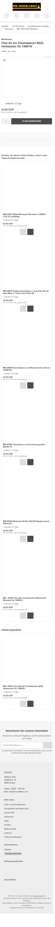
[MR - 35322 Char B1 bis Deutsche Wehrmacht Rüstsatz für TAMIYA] (26, 571)
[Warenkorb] (37, 15)
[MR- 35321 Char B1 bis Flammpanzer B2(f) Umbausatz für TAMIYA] (26, 659)
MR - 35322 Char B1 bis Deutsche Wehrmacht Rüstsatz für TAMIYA (24, 599)
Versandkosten (22, 112)
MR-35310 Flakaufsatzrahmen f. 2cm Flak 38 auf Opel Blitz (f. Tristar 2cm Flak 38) (26, 292)
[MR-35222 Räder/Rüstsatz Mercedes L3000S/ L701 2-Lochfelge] (26, 187)
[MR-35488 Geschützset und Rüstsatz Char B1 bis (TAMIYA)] (26, 340)
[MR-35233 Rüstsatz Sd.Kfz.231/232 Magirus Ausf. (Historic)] (26, 494)
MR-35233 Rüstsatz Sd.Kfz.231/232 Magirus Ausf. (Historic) (26, 522)
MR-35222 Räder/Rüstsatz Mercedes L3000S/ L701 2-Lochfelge (24, 215)
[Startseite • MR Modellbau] (27, 10)
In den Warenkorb (31, 121)
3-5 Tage (18, 104)
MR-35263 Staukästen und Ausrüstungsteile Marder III (24, 445)
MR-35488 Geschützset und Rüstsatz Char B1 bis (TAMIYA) (26, 369)
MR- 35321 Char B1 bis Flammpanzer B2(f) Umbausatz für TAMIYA (23, 687)
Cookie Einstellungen (12, 837)
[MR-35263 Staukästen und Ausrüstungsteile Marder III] (26, 417)
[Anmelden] (27, 15)
